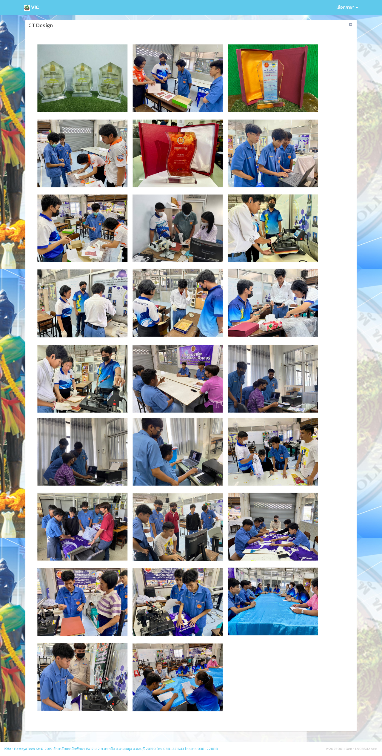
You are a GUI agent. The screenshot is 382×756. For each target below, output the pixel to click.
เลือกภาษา (345, 7)
